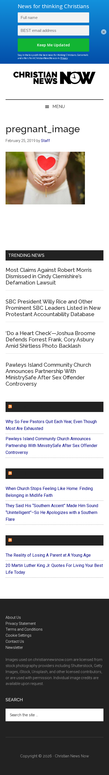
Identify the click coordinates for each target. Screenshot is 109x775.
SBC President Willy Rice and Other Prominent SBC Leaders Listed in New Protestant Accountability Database (53, 307)
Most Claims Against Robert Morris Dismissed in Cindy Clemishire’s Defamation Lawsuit (49, 276)
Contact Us (15, 641)
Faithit (21, 473)
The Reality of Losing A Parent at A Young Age (48, 555)
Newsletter (14, 647)
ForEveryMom (29, 540)
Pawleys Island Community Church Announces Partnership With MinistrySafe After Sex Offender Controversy (48, 374)
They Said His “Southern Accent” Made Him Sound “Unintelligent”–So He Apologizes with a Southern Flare (52, 512)
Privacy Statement (21, 623)
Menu (58, 106)
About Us (13, 617)
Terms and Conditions (24, 629)
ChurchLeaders (32, 406)
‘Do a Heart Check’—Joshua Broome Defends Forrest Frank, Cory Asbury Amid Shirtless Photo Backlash (51, 339)
